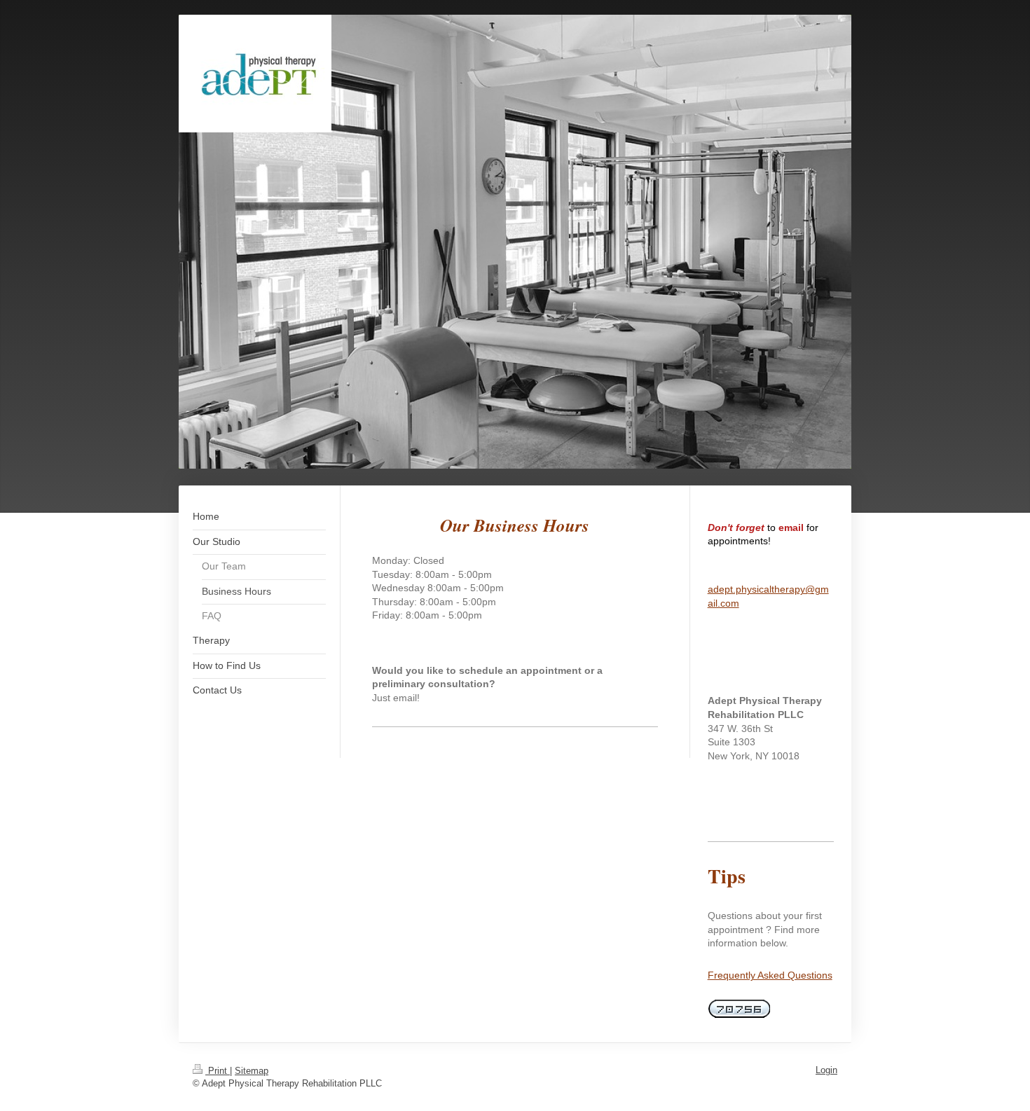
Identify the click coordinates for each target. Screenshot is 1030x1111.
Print (217, 1070)
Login (826, 1070)
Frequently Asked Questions (770, 975)
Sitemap (251, 1070)
